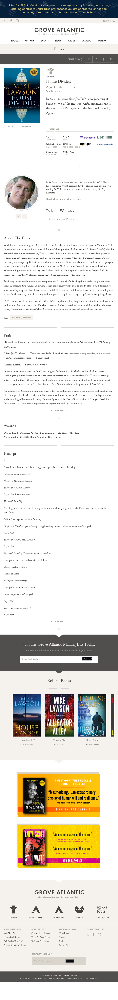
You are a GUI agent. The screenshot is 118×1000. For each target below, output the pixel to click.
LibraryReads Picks (12, 937)
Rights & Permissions (40, 941)
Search (107, 20)
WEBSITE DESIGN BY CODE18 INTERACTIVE (83, 979)
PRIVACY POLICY (25, 979)
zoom (10, 126)
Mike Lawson (54, 91)
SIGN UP (87, 658)
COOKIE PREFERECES (56, 979)
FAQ (61, 941)
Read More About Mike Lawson (63, 199)
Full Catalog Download (13, 941)
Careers (62, 937)
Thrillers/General (21, 317)
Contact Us (63, 945)
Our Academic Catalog (40, 933)
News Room (64, 933)
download (26, 126)
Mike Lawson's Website (62, 219)
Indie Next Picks (10, 933)
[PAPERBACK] (54, 129)
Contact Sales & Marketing (15, 945)
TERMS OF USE (40, 979)
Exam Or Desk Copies (40, 937)
